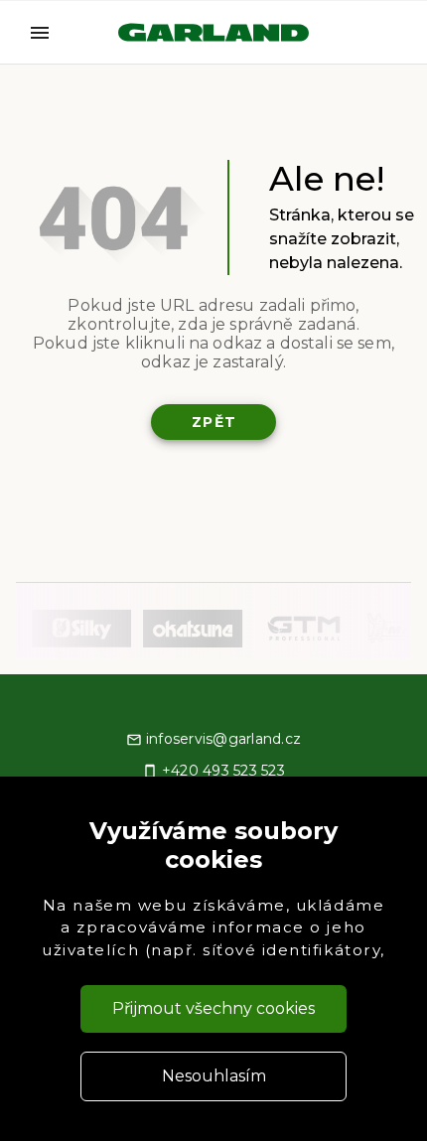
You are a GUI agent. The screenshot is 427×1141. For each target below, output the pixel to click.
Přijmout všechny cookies (213, 1008)
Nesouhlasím (214, 1076)
